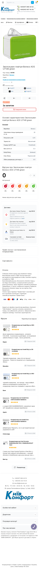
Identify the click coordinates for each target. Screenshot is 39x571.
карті (23, 218)
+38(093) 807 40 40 (26, 9)
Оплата (30, 22)
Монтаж (9, 22)
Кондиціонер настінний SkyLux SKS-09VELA (23, 326)
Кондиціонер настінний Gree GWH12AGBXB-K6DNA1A (20, 398)
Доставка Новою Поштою (18, 211)
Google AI (28, 91)
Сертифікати (20, 22)
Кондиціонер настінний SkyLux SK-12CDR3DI (23, 350)
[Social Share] (4, 98)
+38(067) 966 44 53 (26, 7)
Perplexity (28, 88)
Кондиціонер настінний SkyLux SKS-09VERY (23, 374)
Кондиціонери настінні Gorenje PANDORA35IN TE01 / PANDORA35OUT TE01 (21, 443)
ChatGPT (12, 88)
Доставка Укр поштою (17, 221)
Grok (12, 91)
